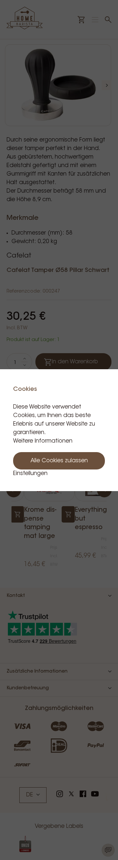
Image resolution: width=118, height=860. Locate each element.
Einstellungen (30, 473)
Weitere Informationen (42, 441)
